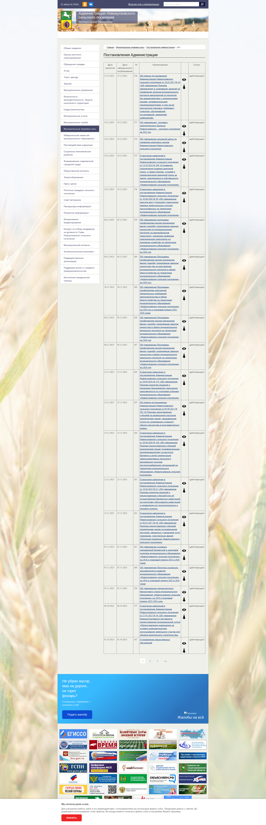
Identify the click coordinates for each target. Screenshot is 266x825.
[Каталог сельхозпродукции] (163, 744)
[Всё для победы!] (193, 789)
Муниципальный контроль (77, 245)
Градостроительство (74, 109)
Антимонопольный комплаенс (79, 251)
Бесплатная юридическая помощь (77, 279)
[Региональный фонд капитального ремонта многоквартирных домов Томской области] (193, 744)
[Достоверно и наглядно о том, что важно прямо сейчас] (163, 778)
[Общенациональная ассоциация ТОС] (73, 778)
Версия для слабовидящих (143, 4)
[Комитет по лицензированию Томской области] (193, 768)
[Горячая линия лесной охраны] (73, 789)
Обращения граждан (74, 64)
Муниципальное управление (78, 90)
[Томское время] (103, 744)
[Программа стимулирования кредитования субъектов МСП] (193, 757)
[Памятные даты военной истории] (133, 733)
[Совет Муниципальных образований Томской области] (73, 744)
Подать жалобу (77, 714)
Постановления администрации (160, 47)
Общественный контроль (76, 170)
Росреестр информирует (76, 212)
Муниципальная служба (76, 122)
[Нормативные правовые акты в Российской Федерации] (133, 755)
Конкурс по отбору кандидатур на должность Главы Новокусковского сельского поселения (79, 233)
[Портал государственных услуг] (163, 756)
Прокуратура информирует (77, 206)
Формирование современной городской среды (78, 163)
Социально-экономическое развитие (77, 153)
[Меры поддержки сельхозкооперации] (133, 744)
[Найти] (202, 4)
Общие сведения (72, 48)
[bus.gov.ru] (73, 756)
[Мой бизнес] (133, 768)
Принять (71, 818)
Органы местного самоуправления (72, 56)
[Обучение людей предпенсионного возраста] (163, 733)
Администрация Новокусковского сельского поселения (107, 15)
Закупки (68, 83)
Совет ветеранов (72, 199)
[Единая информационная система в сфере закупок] (133, 789)
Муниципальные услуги (75, 115)
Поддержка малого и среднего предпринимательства (79, 269)
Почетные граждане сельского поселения (79, 192)
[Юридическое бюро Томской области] (133, 778)
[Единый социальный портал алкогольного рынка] (163, 768)
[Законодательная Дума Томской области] (193, 778)
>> (165, 660)
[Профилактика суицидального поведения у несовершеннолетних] (163, 789)
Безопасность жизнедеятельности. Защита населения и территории (78, 99)
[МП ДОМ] (103, 789)
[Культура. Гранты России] (193, 733)
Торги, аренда (71, 77)
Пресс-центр (70, 183)
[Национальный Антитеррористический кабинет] (103, 756)
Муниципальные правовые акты (130, 47)
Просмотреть (184, 79)
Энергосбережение (73, 177)
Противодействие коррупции (78, 144)
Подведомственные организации (74, 259)
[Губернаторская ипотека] (103, 733)
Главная (110, 47)
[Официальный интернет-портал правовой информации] (73, 768)
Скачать (184, 86)
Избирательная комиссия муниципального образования (79, 137)
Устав (66, 70)
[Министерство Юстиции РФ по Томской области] (103, 778)
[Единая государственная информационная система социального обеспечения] (73, 733)
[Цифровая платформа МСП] (103, 767)
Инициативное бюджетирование (72, 221)
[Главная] (66, 20)
